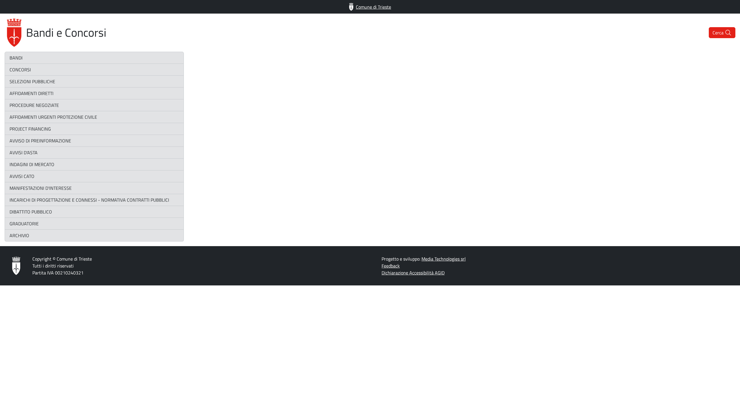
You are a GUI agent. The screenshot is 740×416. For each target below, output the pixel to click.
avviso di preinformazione (40, 140)
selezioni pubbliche (32, 81)
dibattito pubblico (31, 211)
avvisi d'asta (24, 152)
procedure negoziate (34, 105)
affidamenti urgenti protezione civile (53, 117)
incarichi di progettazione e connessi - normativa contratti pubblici (89, 199)
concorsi (20, 69)
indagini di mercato (32, 164)
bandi (16, 57)
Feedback (391, 265)
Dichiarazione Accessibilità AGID (413, 272)
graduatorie (24, 223)
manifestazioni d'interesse (41, 188)
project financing (30, 128)
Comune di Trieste (373, 6)
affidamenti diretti (31, 93)
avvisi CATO (22, 176)
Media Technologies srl (443, 258)
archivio (19, 235)
